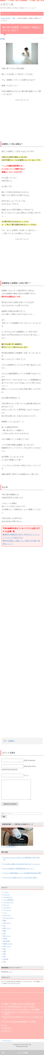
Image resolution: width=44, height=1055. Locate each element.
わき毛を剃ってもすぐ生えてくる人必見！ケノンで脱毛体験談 (21, 1009)
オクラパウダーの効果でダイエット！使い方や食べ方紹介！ (20, 877)
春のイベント (7, 936)
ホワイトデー (7, 915)
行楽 (4, 962)
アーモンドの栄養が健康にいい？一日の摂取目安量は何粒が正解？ (22, 873)
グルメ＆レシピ (7, 897)
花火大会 (5, 959)
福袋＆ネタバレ (7, 943)
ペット (5, 912)
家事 (4, 931)
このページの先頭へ (23, 1052)
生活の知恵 (6, 941)
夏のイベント (7, 928)
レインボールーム (8, 918)
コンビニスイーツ (8, 902)
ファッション (7, 910)
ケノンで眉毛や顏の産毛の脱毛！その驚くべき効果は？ (20, 1006)
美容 (4, 954)
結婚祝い (11, 741)
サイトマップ (7, 1031)
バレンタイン (7, 907)
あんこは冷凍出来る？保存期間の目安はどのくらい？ (18, 868)
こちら (11, 972)
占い (4, 925)
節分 (4, 949)
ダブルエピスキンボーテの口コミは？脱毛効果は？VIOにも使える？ (21, 858)
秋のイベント (7, 946)
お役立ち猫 (6, 4)
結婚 (2, 39)
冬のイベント (7, 923)
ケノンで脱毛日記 (8, 900)
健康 (4, 920)
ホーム (5, 1025)
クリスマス (6, 894)
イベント (5, 892)
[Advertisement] (22, 115)
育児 (4, 956)
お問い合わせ (7, 1028)
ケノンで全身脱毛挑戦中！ (8, 846)
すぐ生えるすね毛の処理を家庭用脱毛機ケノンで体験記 (20, 1021)
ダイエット (6, 905)
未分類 (5, 938)
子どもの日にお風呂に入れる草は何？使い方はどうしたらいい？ (21, 864)
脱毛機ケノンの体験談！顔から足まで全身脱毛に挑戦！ (20, 1004)
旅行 (4, 933)
